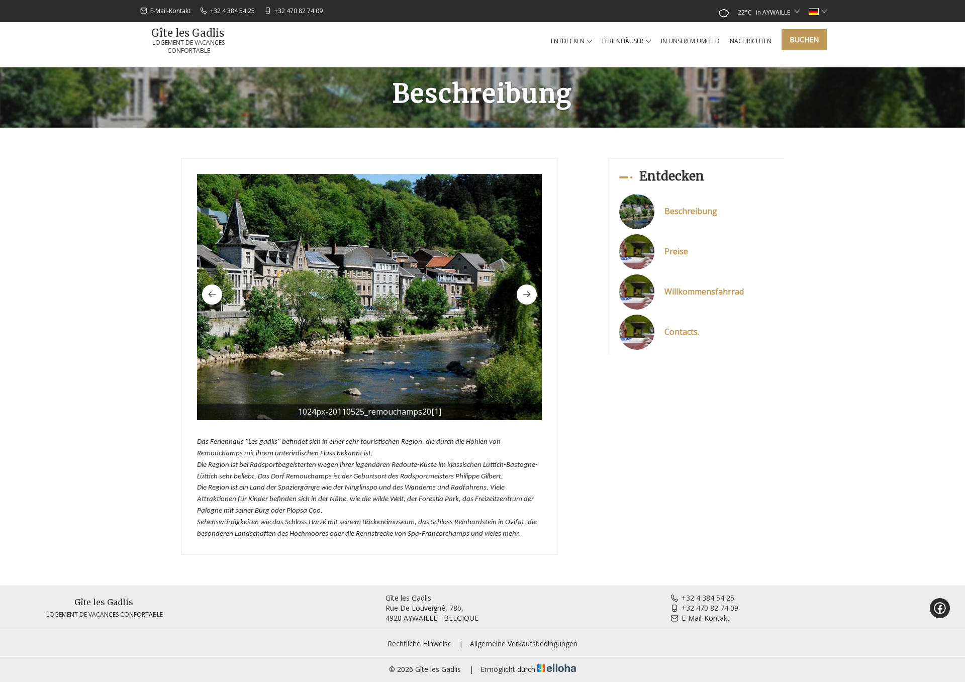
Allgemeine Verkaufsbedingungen (523, 643)
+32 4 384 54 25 (708, 598)
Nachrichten (750, 41)
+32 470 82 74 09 (710, 608)
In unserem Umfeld (690, 41)
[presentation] (212, 294)
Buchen (804, 39)
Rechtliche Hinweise (420, 643)
